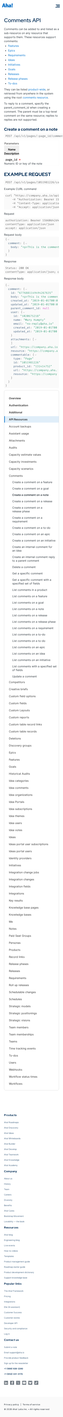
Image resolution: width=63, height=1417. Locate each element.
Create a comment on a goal (30, 488)
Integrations (9, 1301)
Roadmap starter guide (14, 1267)
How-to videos (11, 1251)
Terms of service (31, 1404)
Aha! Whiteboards (12, 1138)
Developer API (10, 1323)
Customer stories (12, 1318)
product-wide (37, 89)
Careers (7, 1194)
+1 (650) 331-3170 (13, 1374)
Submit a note (10, 1347)
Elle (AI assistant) (12, 1307)
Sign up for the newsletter (16, 1363)
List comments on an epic (28, 647)
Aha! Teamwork (11, 1154)
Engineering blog (12, 1240)
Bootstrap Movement (14, 1216)
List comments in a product (29, 589)
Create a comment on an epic (31, 534)
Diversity (8, 1200)
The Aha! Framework (13, 1291)
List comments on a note (28, 609)
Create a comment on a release (32, 501)
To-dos (12, 83)
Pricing (7, 1296)
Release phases (18, 78)
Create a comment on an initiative (33, 540)
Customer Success (13, 1312)
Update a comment (24, 676)
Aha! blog (8, 1234)
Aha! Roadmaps (11, 1122)
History (7, 1184)
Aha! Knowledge (11, 1160)
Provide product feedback (16, 1358)
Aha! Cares (9, 1210)
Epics (11, 50)
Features (13, 45)
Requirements (16, 55)
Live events (9, 1245)
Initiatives (14, 64)
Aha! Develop (10, 1149)
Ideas (11, 60)
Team (6, 1189)
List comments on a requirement (32, 628)
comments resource (35, 97)
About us (8, 1178)
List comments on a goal (28, 602)
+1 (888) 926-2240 (13, 1368)
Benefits (8, 1205)
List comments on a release (29, 615)
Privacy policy (11, 1404)
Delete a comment (24, 567)
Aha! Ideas (9, 1133)
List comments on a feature (29, 596)
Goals (11, 69)
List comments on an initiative (31, 660)
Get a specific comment (27, 573)
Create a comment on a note (30, 495)
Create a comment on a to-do (31, 527)
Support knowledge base (15, 1277)
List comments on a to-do (28, 634)
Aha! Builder (9, 1144)
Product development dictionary (19, 1272)
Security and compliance (15, 1328)
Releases (13, 74)
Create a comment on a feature (32, 482)
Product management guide (17, 1261)
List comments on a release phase (34, 621)
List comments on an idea (28, 653)
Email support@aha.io (14, 1352)
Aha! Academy (11, 1165)
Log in (7, 1334)
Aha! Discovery (11, 1127)
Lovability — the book (14, 1221)
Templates (9, 1256)
